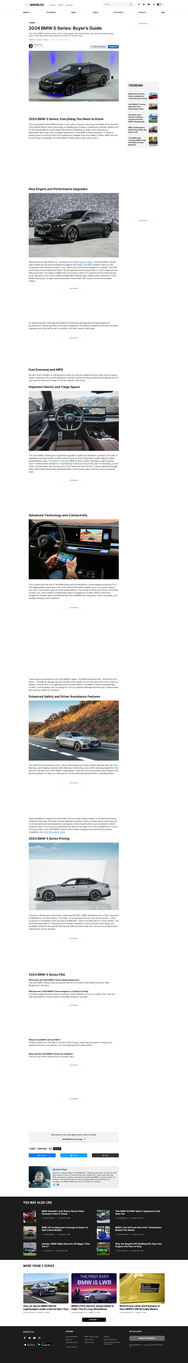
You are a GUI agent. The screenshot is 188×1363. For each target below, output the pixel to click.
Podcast (142, 12)
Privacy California (71, 1347)
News (73, 12)
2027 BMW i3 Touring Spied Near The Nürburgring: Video (136, 106)
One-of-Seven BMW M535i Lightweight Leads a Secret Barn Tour (46, 1307)
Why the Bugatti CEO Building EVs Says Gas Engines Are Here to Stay (138, 1245)
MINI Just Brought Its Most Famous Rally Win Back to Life (137, 129)
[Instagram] (154, 4)
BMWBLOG (32, 40)
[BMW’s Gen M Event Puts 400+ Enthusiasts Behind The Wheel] (103, 1227)
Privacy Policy (89, 1342)
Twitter (74, 1155)
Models (26, 12)
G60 (50, 1149)
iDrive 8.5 (96, 587)
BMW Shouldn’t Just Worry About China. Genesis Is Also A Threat (63, 1212)
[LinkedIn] (57, 1184)
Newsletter (69, 5)
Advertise (52, 5)
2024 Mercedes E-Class (54, 832)
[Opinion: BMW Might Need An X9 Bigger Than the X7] (29, 1244)
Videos (95, 12)
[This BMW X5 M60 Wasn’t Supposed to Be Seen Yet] (103, 1211)
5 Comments (113, 47)
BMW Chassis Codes (92, 1337)
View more (93, 1320)
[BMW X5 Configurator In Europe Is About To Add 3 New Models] (29, 1227)
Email (106, 1155)
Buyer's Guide (42, 1149)
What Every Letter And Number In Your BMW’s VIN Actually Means (139, 1307)
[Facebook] (139, 4)
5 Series (32, 23)
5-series (32, 1149)
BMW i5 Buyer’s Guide (82, 262)
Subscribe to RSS (71, 1342)
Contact (60, 5)
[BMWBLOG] (41, 1332)
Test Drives (51, 12)
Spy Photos (118, 12)
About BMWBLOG (72, 1337)
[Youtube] (149, 4)
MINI (163, 12)
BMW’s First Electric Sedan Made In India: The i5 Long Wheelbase (92, 1307)
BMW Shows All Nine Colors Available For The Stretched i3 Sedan (137, 96)
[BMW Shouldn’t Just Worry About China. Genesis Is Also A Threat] (29, 1211)
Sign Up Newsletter (110, 1339)
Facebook (43, 1155)
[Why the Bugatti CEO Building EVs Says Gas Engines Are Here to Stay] (103, 1244)
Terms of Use (89, 1339)
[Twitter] (144, 4)
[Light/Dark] (159, 4)
